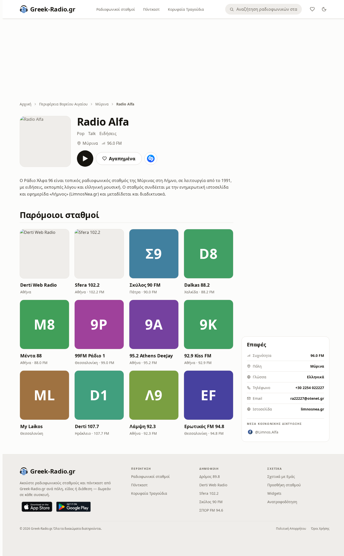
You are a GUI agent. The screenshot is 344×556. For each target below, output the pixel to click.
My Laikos (31, 426)
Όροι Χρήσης (320, 528)
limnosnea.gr (312, 409)
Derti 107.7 (87, 426)
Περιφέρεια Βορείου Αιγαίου (63, 104)
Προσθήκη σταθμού (284, 484)
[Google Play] (73, 507)
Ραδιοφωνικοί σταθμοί (115, 9)
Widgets (274, 493)
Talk (92, 133)
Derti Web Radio (38, 285)
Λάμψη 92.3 (143, 426)
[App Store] (37, 507)
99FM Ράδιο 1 (90, 356)
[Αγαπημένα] (312, 9)
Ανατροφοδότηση (282, 501)
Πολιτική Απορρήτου (291, 528)
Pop (81, 133)
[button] (44, 254)
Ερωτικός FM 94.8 (204, 426)
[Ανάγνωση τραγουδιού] (150, 158)
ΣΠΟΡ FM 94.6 (211, 510)
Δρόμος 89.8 (209, 476)
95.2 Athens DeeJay (151, 356)
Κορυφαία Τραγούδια (186, 9)
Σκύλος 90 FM (145, 285)
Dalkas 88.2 (197, 285)
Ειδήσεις (108, 133)
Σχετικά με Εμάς (281, 476)
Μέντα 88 (31, 356)
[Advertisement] (174, 60)
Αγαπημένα (122, 158)
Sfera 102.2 (87, 285)
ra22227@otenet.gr (307, 398)
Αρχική (25, 104)
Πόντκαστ (151, 9)
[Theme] (324, 9)
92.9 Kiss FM (197, 356)
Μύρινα (102, 104)
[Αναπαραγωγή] (85, 158)
